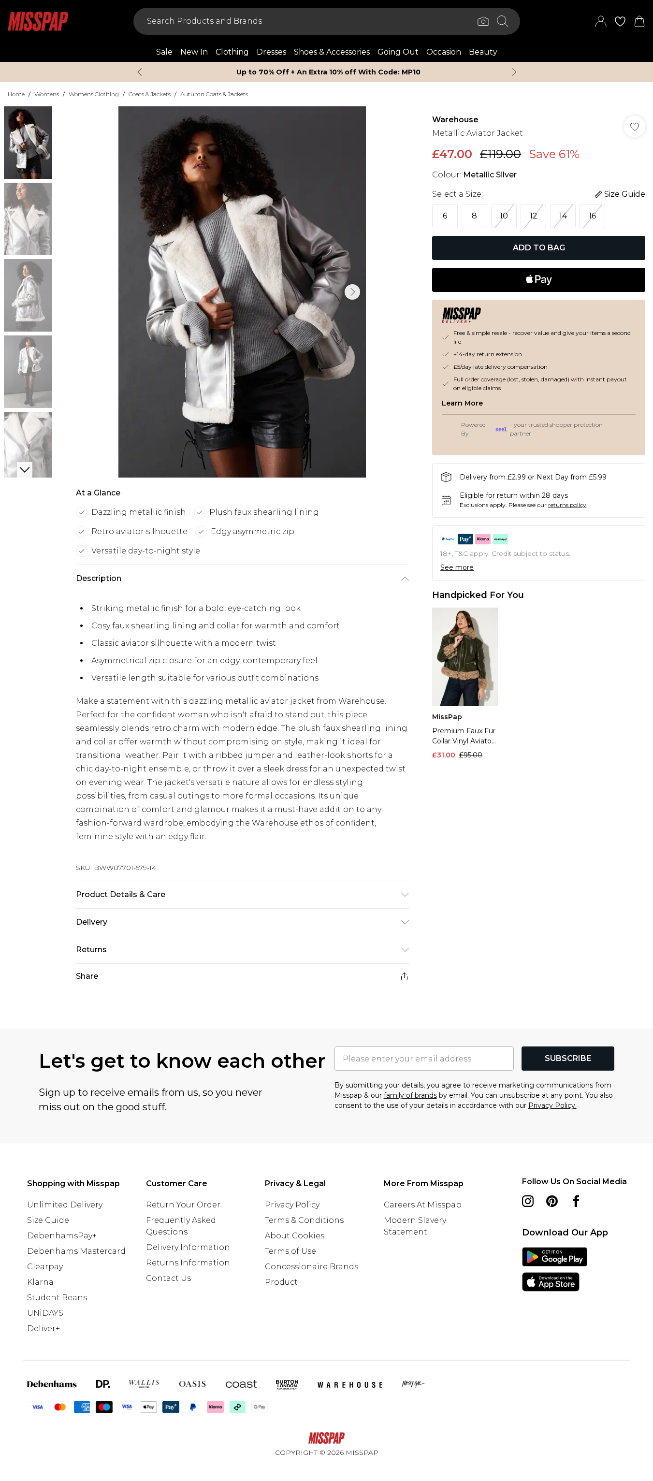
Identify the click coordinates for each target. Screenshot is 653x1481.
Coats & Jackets (150, 94)
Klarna (40, 1282)
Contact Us (168, 1278)
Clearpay (45, 1266)
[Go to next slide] (352, 292)
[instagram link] (528, 1201)
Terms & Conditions (304, 1220)
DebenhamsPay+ (62, 1235)
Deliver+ (43, 1328)
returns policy (567, 504)
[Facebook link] (576, 1201)
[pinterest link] (552, 1201)
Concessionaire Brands (311, 1266)
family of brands (410, 1095)
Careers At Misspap (423, 1204)
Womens (46, 94)
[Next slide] (514, 72)
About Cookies (294, 1235)
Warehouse (455, 119)
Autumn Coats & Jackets (214, 94)
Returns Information (188, 1262)
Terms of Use (290, 1251)
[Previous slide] (139, 72)
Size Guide (48, 1220)
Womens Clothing (94, 94)
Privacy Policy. (552, 1105)
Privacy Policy (292, 1204)
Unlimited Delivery (64, 1204)
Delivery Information (188, 1247)
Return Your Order (183, 1204)
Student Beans (57, 1297)
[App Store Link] (554, 1269)
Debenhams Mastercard (76, 1251)
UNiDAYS (45, 1313)
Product (281, 1282)
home (16, 94)
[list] (242, 292)
